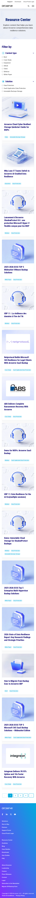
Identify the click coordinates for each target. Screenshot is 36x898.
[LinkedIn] (7, 814)
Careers (4, 871)
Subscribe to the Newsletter (10, 883)
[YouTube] (15, 814)
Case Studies (6, 849)
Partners (4, 827)
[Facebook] (3, 814)
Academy (5, 843)
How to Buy (5, 824)
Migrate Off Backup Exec (9, 886)
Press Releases (6, 874)
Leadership (5, 868)
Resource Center (7, 840)
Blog (3, 846)
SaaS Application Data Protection (15, 88)
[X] (11, 814)
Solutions (5, 821)
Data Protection (9, 85)
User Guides (6, 855)
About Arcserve (7, 865)
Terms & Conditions (8, 895)
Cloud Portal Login (28, 1)
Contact (4, 877)
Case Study (7, 60)
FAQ (3, 858)
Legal (3, 880)
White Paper (8, 74)
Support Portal (6, 830)
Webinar (6, 71)
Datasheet (7, 63)
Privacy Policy (20, 895)
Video (6, 68)
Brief (5, 57)
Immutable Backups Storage (13, 91)
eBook (6, 65)
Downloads (18, 1)
